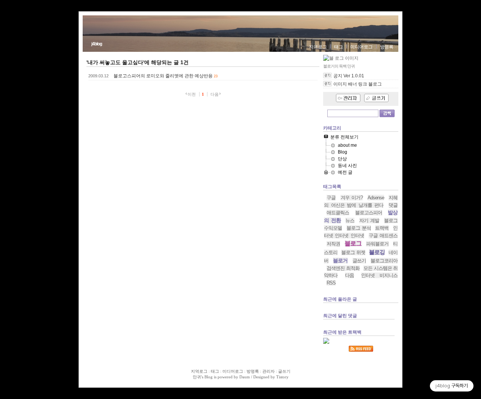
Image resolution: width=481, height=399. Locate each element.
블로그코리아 (384, 260)
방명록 (386, 47)
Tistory (282, 377)
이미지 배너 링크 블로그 (357, 84)
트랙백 (382, 228)
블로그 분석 (358, 228)
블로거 (340, 260)
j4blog (96, 44)
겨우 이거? (351, 197)
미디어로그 (361, 47)
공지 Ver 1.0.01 (348, 75)
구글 (331, 197)
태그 (338, 47)
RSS (331, 283)
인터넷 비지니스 (379, 275)
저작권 (333, 244)
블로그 (353, 243)
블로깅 (377, 252)
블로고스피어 (368, 212)
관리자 (268, 371)
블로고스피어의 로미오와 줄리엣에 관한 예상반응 (163, 75)
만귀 (197, 377)
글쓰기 (359, 260)
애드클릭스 (338, 212)
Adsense (376, 197)
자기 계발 (369, 220)
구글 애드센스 (383, 235)
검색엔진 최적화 (343, 268)
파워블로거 (377, 244)
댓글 (393, 205)
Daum (244, 377)
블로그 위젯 (353, 252)
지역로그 (318, 47)
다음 (349, 275)
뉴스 (349, 220)
